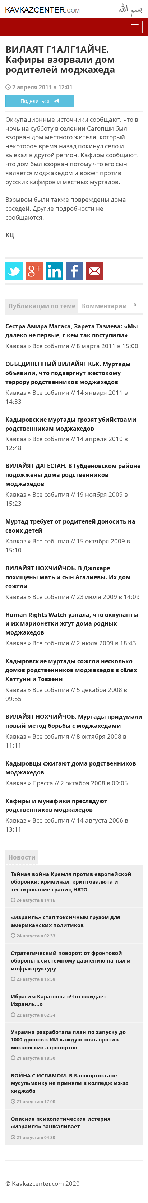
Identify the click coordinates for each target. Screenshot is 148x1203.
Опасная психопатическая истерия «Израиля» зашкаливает (61, 1127)
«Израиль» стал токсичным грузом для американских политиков (65, 925)
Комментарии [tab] (109, 306)
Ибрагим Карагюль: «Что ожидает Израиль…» (58, 1005)
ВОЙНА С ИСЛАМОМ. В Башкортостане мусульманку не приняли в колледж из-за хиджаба (70, 1088)
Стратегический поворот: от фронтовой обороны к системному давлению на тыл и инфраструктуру (71, 965)
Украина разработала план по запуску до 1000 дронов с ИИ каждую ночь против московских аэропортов (68, 1044)
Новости (22, 857)
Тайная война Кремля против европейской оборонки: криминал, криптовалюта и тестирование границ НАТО (71, 886)
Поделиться (37, 101)
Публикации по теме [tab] (41, 306)
